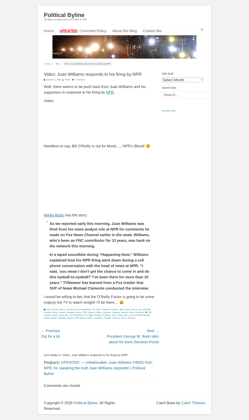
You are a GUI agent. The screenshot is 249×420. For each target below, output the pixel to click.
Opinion (91, 312)
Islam (127, 309)
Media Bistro (54, 215)
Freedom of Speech (110, 309)
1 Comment (80, 80)
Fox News (97, 309)
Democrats (71, 309)
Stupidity (115, 312)
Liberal (55, 312)
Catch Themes (193, 403)
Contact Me (152, 31)
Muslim (79, 312)
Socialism (107, 312)
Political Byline (64, 15)
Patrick (68, 80)
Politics (99, 312)
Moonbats (70, 312)
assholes (47, 315)
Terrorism (124, 312)
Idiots (122, 309)
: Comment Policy (83, 31)
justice (126, 315)
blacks (55, 315)
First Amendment (84, 309)
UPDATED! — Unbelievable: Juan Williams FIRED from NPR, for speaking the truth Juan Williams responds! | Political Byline (98, 368)
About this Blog (124, 31)
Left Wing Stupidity (142, 315)
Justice (134, 309)
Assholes (55, 309)
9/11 (58, 64)
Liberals (62, 312)
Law (140, 309)
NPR (110, 92)
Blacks (63, 309)
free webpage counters (169, 110)
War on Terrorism (137, 312)
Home (49, 31)
